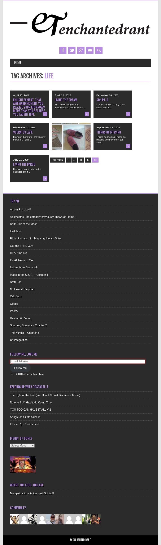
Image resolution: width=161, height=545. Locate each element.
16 (81, 160)
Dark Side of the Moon (23, 224)
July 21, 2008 (21, 160)
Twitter (71, 50)
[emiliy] (78, 519)
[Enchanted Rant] (80, 42)
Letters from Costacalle (24, 267)
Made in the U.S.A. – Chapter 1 (29, 274)
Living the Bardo (24, 164)
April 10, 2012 (21, 95)
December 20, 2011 (107, 95)
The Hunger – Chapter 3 (24, 332)
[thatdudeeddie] (69, 519)
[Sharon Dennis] (42, 519)
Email (89, 50)
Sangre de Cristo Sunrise (25, 417)
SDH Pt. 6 (102, 100)
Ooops (14, 303)
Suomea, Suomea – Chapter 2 (28, 325)
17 (88, 160)
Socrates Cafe (23, 132)
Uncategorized (18, 339)
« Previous (57, 160)
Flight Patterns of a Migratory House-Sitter (35, 238)
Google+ (80, 50)
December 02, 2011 (24, 127)
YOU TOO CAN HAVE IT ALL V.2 (30, 409)
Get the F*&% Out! (21, 245)
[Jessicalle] (87, 519)
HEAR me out (18, 253)
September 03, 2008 (108, 127)
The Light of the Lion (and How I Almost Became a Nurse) (45, 395)
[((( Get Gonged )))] (96, 519)
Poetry (14, 311)
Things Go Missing (108, 132)
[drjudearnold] (60, 519)
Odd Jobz (16, 296)
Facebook (62, 50)
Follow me (20, 367)
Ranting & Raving (20, 318)
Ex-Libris (15, 231)
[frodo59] (15, 519)
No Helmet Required (22, 289)
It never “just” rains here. (25, 424)
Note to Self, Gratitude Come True (31, 402)
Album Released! (20, 209)
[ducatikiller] (33, 519)
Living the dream (66, 100)
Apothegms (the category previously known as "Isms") (43, 216)
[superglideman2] (51, 519)
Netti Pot (15, 282)
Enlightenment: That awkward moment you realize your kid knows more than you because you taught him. (29, 107)
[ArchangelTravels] (24, 519)
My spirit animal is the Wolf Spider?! (32, 493)
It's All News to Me (21, 260)
